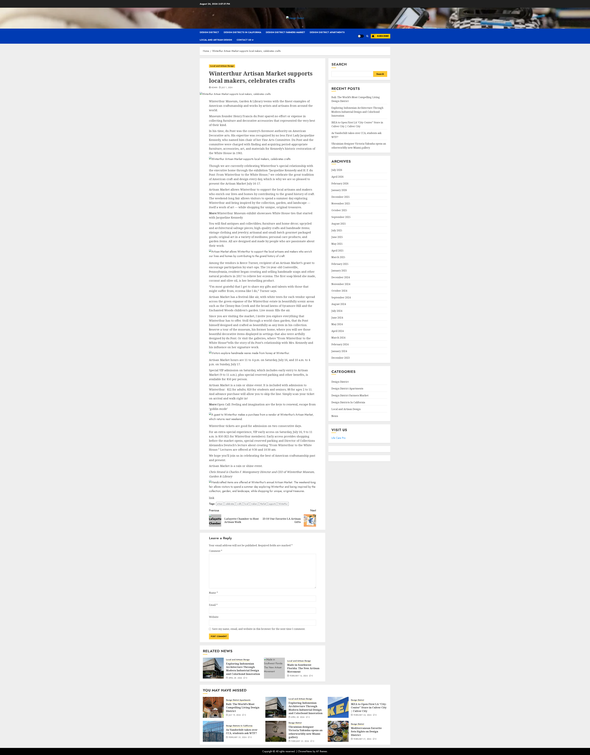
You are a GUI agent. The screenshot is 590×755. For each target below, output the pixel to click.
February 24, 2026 (363, 715)
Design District (209, 32)
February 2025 (339, 264)
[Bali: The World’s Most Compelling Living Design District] (213, 707)
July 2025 (336, 230)
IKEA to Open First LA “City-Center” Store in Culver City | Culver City (357, 124)
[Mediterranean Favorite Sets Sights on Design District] (338, 731)
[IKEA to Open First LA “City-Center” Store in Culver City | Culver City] (338, 707)
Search (339, 64)
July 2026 (336, 170)
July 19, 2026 (235, 715)
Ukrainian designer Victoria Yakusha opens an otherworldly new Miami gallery (306, 732)
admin (214, 87)
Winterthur (283, 503)
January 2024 (339, 351)
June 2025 (337, 237)
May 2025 (337, 243)
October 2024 (339, 290)
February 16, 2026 (299, 676)
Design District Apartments (327, 32)
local (246, 503)
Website (213, 617)
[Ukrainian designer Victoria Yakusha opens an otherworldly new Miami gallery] (275, 731)
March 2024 (338, 337)
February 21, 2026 (362, 739)
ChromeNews (305, 751)
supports (272, 503)
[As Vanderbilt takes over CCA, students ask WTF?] (213, 731)
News (334, 416)
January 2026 (339, 190)
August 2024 (338, 304)
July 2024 (336, 311)
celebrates (229, 503)
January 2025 (339, 270)
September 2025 (341, 217)
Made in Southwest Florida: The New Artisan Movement (303, 668)
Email (213, 605)
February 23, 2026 (238, 737)
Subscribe (383, 36)
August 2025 (338, 223)
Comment (215, 551)
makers (254, 503)
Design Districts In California (242, 32)
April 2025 (337, 250)
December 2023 (340, 357)
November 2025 (340, 203)
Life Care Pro (338, 438)
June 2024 (337, 317)
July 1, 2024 (227, 87)
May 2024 (337, 324)
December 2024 (340, 277)
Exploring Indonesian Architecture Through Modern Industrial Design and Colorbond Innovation (243, 669)
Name (213, 592)
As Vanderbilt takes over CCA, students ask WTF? (242, 731)
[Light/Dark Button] (361, 36)
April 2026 (337, 176)
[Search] (367, 36)
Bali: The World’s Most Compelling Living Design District (242, 707)
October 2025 (339, 210)
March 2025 (338, 257)
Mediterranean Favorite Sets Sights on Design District (366, 731)
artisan (220, 503)
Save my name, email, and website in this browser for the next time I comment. (258, 629)
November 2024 (340, 284)
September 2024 (341, 297)
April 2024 (337, 331)
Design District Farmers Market (285, 32)
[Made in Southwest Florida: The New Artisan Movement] (274, 668)
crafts (239, 503)
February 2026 (339, 183)
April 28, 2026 (235, 678)
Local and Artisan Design (216, 39)
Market (263, 503)
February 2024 (339, 344)
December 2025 (340, 197)
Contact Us (244, 39)
